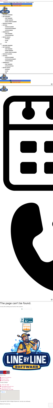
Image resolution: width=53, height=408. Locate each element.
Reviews (7, 38)
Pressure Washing (7, 45)
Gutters (5, 25)
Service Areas (6, 37)
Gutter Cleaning (9, 26)
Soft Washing (6, 16)
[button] (26, 44)
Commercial (6, 32)
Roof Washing (8, 18)
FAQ (6, 42)
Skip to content (4, 0)
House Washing (9, 20)
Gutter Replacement (10, 28)
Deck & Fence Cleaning (11, 21)
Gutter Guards (9, 30)
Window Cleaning (7, 23)
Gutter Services (9, 35)
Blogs (6, 40)
